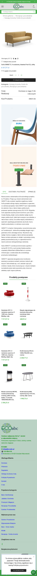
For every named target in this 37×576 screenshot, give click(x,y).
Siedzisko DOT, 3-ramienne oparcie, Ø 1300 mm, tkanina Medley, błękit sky (8, 354)
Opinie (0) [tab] (31, 192)
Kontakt (3, 481)
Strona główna (8, 16)
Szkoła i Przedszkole (8, 520)
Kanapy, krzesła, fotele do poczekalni (18, 18)
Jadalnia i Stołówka (7, 498)
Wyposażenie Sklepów (8, 523)
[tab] (4, 192)
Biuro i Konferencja (7, 495)
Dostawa (4, 463)
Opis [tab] (4, 192)
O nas (3, 485)
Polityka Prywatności (8, 477)
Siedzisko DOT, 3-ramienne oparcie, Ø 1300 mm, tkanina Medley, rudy (8, 313)
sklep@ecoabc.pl (8, 449)
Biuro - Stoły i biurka (7, 527)
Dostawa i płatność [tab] (17, 192)
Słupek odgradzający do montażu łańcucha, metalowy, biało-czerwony (27, 313)
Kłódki (3, 530)
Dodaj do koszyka (19, 80)
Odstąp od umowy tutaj (8, 474)
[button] (2, 1)
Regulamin (4, 470)
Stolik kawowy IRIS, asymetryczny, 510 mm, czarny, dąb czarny (27, 393)
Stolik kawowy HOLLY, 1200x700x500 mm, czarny (27, 353)
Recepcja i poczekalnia (24, 16)
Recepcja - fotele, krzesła (9, 534)
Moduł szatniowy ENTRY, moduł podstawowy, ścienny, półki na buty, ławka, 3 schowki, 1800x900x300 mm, (9, 395)
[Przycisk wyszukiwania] (34, 11)
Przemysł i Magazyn (7, 502)
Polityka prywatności (20, 565)
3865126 (32, 99)
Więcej (19, 127)
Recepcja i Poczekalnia (8, 506)
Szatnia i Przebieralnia (8, 509)
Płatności (4, 466)
